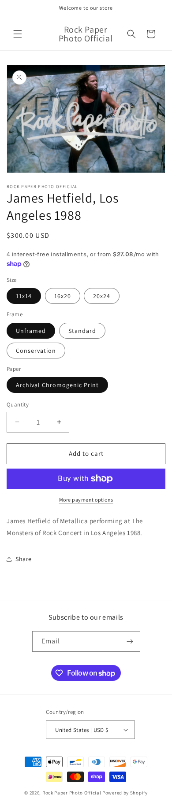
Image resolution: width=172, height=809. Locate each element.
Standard (82, 331)
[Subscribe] (130, 641)
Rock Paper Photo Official (72, 793)
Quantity (18, 404)
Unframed (31, 331)
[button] (17, 34)
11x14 (24, 296)
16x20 (62, 296)
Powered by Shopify (125, 793)
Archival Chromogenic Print (57, 385)
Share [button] (23, 559)
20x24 (101, 296)
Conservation (36, 351)
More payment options (86, 499)
